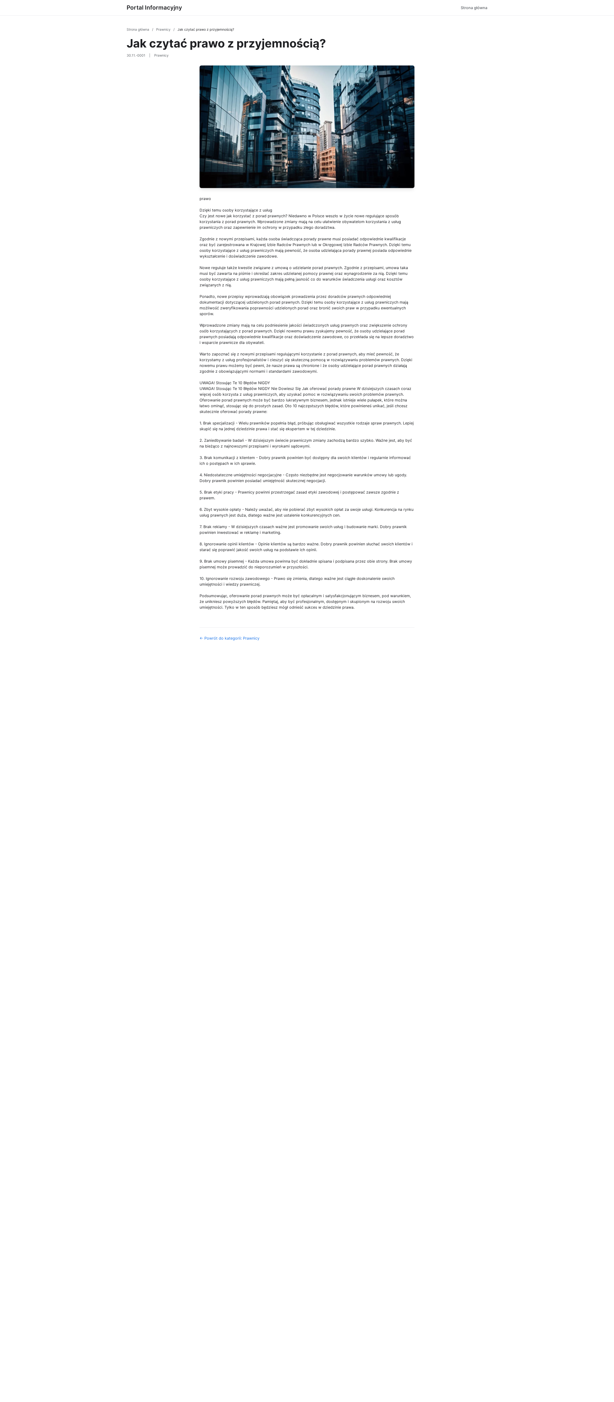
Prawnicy (163, 29)
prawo (205, 198)
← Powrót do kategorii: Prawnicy (230, 638)
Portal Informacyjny (154, 7)
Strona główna (474, 7)
